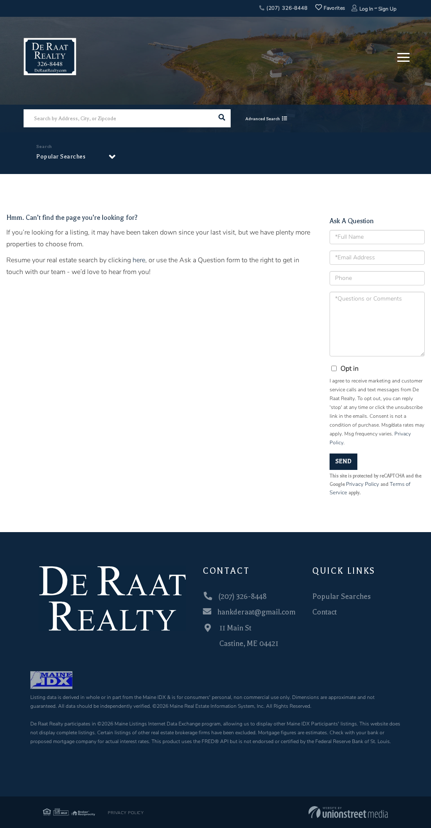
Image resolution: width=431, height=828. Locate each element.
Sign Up (387, 8)
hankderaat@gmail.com (256, 612)
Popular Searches (60, 156)
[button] (222, 118)
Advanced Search (262, 118)
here (139, 260)
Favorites (333, 8)
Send (343, 461)
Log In (366, 8)
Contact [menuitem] (324, 612)
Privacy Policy (362, 484)
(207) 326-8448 (286, 8)
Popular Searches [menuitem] (341, 596)
